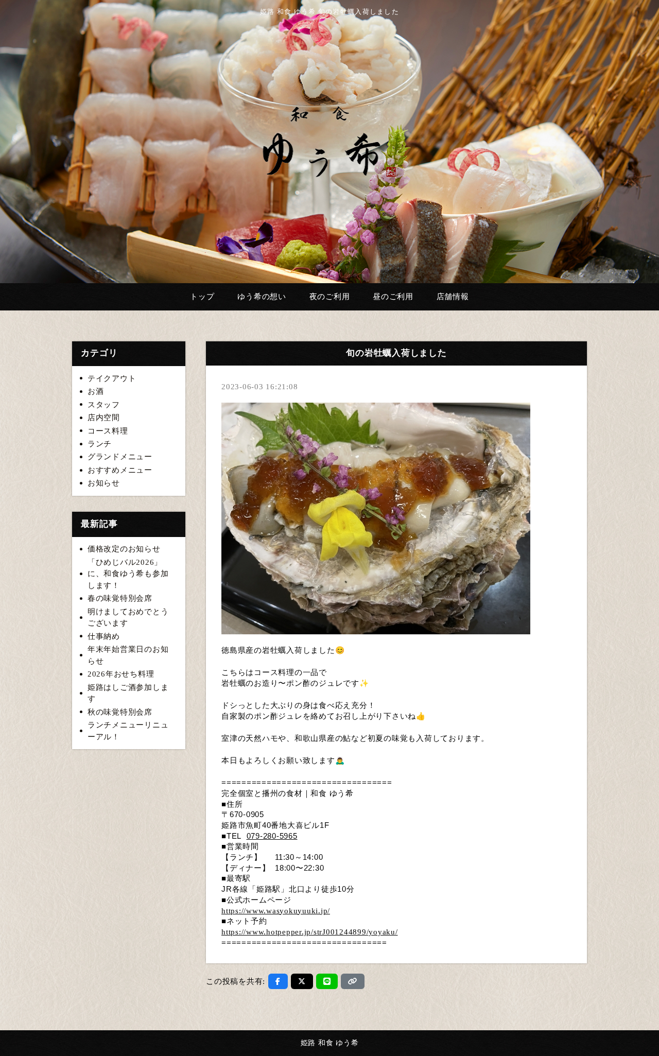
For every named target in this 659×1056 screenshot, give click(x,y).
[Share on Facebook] (278, 981)
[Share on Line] (327, 981)
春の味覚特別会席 (120, 598)
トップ (202, 296)
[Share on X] (302, 981)
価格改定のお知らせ (124, 549)
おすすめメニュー (120, 470)
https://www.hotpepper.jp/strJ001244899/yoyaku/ (309, 932)
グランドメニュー (120, 457)
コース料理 (108, 431)
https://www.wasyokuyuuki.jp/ (275, 911)
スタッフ (104, 405)
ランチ (100, 444)
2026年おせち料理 (121, 674)
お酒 (96, 391)
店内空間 (104, 417)
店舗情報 (453, 296)
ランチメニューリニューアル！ (128, 731)
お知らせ (104, 483)
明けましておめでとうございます (128, 618)
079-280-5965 (272, 836)
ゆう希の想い (261, 296)
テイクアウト (112, 378)
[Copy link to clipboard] (353, 981)
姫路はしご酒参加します (128, 693)
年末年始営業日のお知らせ (128, 655)
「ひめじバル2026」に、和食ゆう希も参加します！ (128, 574)
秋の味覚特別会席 (120, 712)
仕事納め (104, 636)
